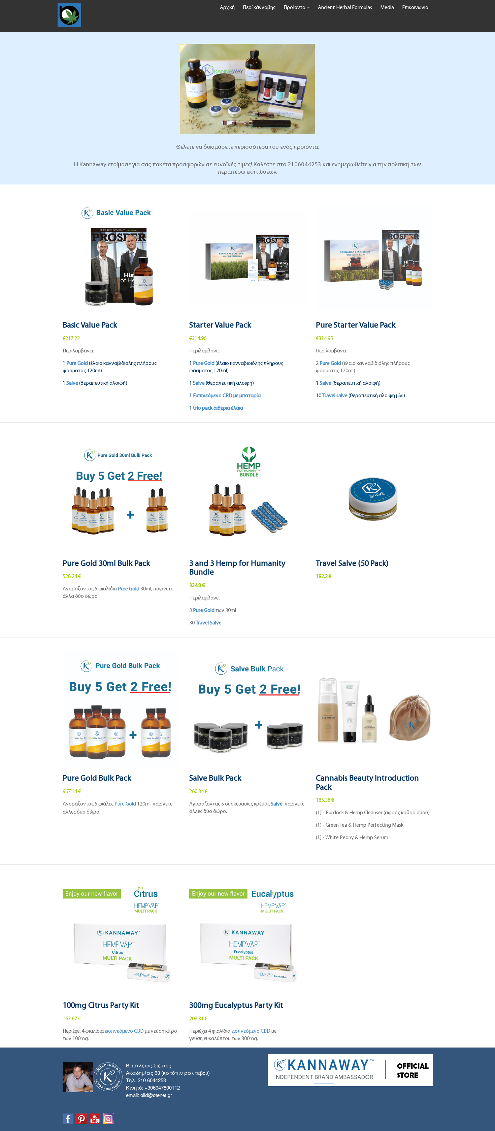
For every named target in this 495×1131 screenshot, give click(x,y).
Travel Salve (209, 623)
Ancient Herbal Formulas (345, 7)
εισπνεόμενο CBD (124, 1031)
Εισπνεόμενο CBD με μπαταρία (227, 396)
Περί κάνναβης (259, 7)
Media (387, 7)
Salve (277, 804)
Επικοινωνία (415, 7)
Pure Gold (128, 589)
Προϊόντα (295, 7)
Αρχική (227, 7)
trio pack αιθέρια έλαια (218, 408)
